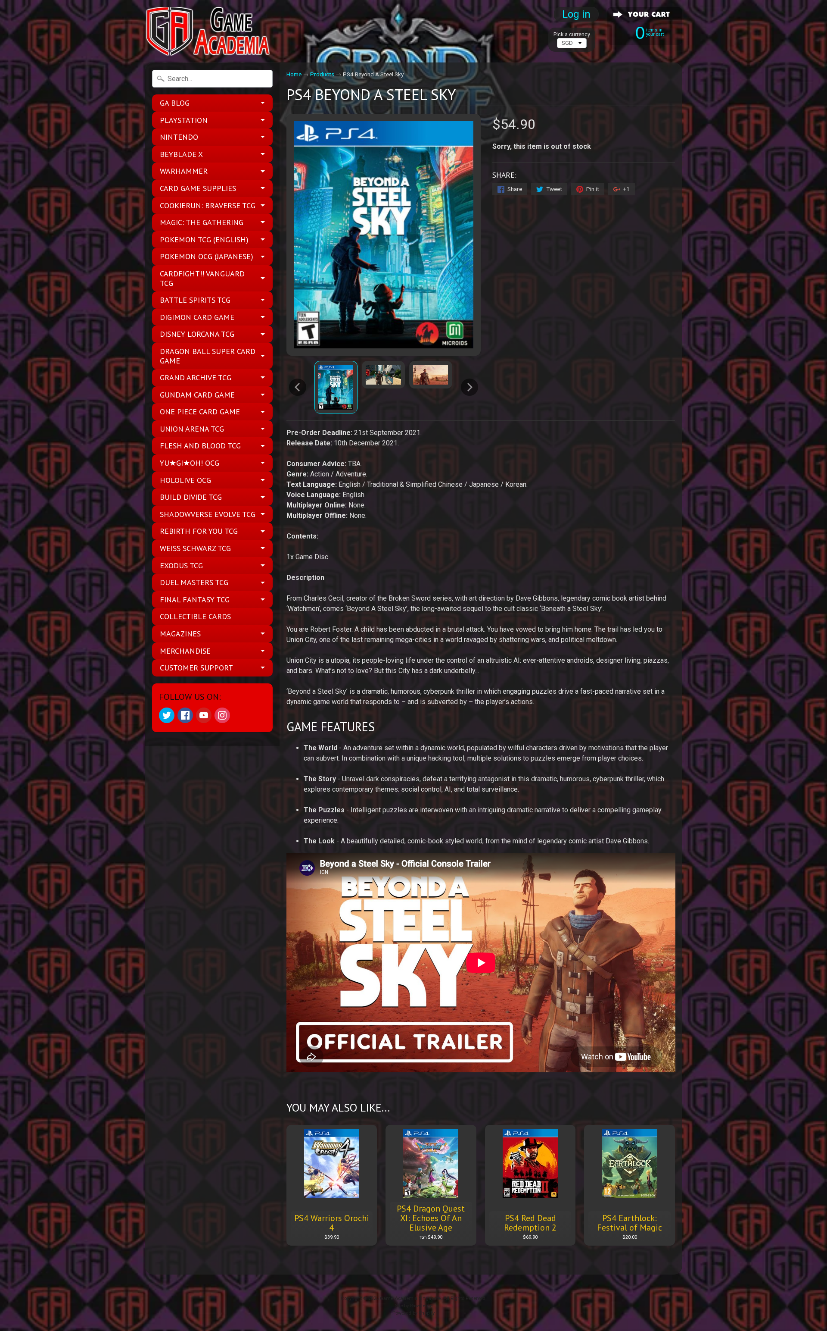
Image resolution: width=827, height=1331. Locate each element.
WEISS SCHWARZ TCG (195, 548)
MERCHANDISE (185, 651)
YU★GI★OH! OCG (189, 463)
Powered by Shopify (413, 1313)
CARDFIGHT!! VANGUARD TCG (202, 278)
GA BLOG (175, 103)
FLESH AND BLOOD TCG (200, 446)
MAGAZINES (180, 634)
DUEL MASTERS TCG (194, 582)
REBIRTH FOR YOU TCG (199, 531)
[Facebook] (185, 715)
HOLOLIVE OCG (185, 480)
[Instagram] (222, 715)
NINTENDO (179, 137)
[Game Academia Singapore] (209, 31)
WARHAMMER (184, 171)
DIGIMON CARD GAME (197, 317)
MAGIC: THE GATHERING (201, 222)
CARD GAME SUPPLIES (198, 188)
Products (322, 74)
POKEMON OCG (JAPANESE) (206, 256)
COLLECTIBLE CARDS (195, 616)
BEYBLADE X (181, 154)
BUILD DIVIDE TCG (191, 497)
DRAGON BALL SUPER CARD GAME (207, 356)
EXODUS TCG (181, 565)
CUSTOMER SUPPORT (196, 668)
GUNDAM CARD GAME (197, 395)
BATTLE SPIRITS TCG (195, 300)
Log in (576, 14)
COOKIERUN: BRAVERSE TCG (207, 205)
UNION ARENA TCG (192, 429)
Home (294, 74)
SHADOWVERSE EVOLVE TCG (207, 514)
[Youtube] (203, 715)
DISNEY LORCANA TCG (197, 334)
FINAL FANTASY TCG (195, 599)
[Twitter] (166, 715)
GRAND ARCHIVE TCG (195, 377)
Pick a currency (571, 34)
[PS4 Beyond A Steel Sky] (336, 387)
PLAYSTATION (184, 120)
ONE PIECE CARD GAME (200, 412)
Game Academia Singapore (410, 1298)
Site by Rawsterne (413, 1306)
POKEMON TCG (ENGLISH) (204, 239)
